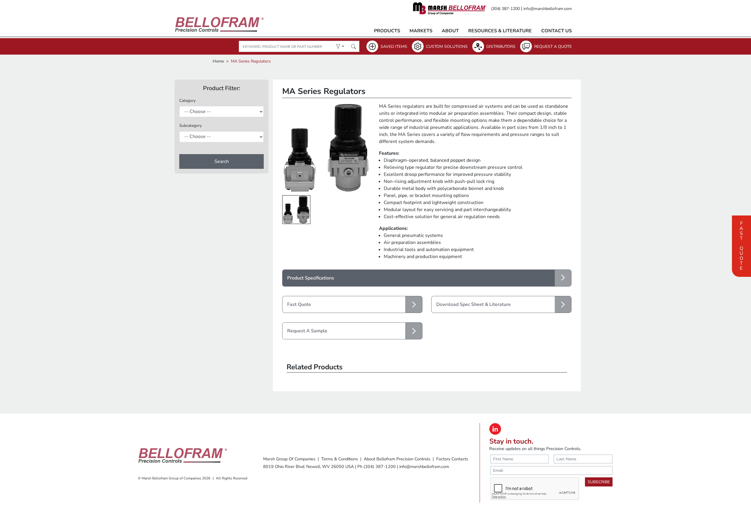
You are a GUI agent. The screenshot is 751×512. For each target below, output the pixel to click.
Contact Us (556, 31)
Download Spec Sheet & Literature (473, 304)
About (450, 31)
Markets (421, 31)
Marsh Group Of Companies (289, 459)
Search (221, 161)
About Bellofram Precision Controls (397, 459)
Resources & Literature (500, 31)
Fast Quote (741, 245)
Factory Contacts (452, 459)
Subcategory (190, 125)
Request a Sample (307, 331)
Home (218, 61)
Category (187, 100)
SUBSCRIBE (599, 482)
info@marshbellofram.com (547, 8)
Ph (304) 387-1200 (376, 466)
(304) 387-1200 (505, 8)
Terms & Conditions (339, 459)
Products (387, 31)
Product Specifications (310, 278)
